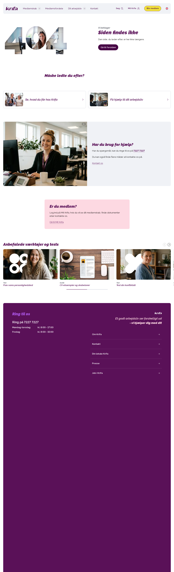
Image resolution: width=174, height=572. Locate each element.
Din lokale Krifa (100, 353)
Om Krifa (97, 334)
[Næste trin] (169, 244)
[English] (167, 8)
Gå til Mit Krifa (57, 222)
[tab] (76, 289)
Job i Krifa (97, 373)
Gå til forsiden (108, 47)
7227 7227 (31, 322)
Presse (96, 363)
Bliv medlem (153, 8)
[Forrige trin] (164, 244)
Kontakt (96, 344)
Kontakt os (97, 163)
